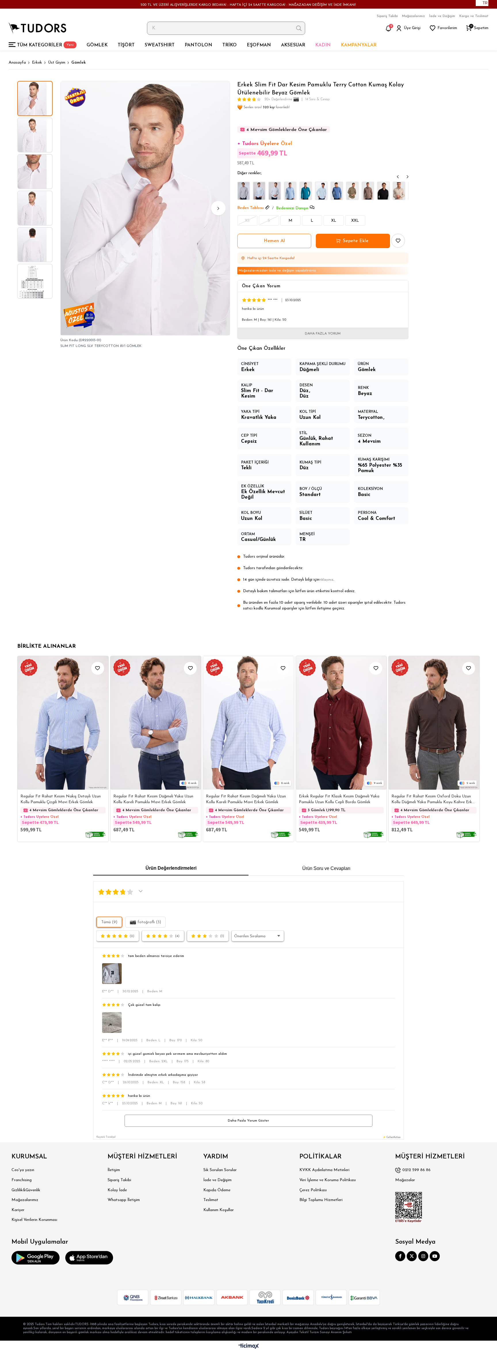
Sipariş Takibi (387, 16)
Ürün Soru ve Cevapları (326, 868)
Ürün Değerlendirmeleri (171, 868)
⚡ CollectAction (392, 1137)
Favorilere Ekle (97, 668)
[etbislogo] (408, 1207)
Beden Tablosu (250, 208)
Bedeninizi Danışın (292, 208)
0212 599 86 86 (416, 1170)
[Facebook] (400, 1256)
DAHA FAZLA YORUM (323, 333)
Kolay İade (117, 1190)
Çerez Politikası (313, 1190)
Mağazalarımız (413, 16)
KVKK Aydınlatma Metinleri (324, 1170)
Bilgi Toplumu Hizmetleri (321, 1200)
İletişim (114, 1170)
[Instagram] (423, 1256)
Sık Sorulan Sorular (220, 1170)
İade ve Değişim (442, 16)
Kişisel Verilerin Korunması (34, 1220)
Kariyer (18, 1210)
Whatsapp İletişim (124, 1200)
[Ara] (299, 28)
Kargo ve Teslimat (473, 16)
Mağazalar (405, 1180)
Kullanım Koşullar (218, 1210)
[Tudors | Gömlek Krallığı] (37, 28)
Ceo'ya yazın (23, 1170)
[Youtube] (435, 1256)
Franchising (22, 1180)
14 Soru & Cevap (317, 99)
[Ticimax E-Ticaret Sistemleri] (248, 1347)
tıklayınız (326, 580)
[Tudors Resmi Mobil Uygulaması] (36, 1258)
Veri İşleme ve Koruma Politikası (327, 1180)
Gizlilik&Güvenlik (26, 1190)
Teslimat (210, 1200)
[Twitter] (412, 1256)
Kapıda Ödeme (216, 1190)
